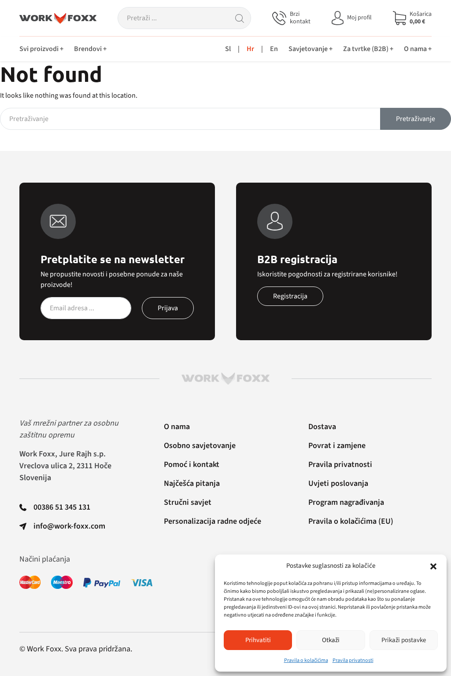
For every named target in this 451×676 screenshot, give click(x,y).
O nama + (418, 49)
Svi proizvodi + (41, 49)
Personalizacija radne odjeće (212, 521)
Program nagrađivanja (346, 502)
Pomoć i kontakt (191, 464)
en (274, 49)
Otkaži (331, 640)
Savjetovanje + (310, 49)
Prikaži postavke (403, 640)
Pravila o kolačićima (306, 660)
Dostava (322, 426)
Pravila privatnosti (353, 660)
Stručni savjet (187, 502)
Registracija (290, 296)
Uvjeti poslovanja (338, 483)
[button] (433, 566)
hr (250, 49)
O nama (177, 426)
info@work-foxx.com (69, 526)
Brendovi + (90, 49)
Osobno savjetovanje (200, 445)
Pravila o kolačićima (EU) (350, 521)
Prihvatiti (258, 640)
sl (228, 49)
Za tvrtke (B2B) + (368, 49)
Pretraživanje (415, 119)
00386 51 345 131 (61, 507)
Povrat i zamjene (337, 445)
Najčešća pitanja (192, 483)
